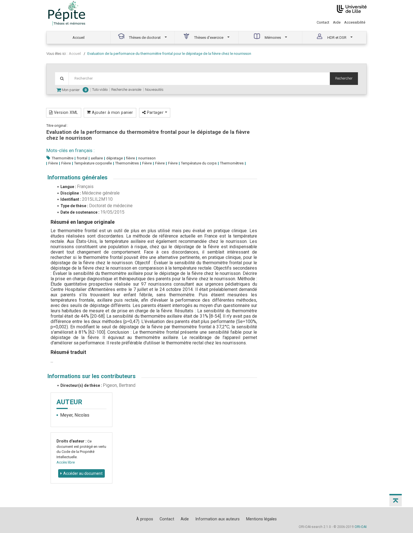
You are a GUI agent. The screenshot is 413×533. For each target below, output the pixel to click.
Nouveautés (154, 89)
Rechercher (344, 78)
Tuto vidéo (100, 89)
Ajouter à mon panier (112, 112)
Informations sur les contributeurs (91, 376)
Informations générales (77, 177)
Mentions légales (261, 519)
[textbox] (199, 78)
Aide (337, 22)
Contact (323, 22)
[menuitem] (79, 37)
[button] (395, 500)
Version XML (65, 112)
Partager (155, 112)
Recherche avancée (126, 89)
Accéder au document (83, 473)
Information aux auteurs (217, 519)
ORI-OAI (361, 527)
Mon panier (74, 90)
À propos (144, 519)
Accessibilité (354, 22)
